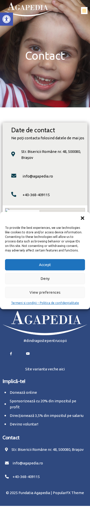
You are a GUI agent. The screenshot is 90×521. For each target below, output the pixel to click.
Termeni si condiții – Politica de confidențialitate (45, 303)
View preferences (45, 292)
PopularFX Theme (68, 493)
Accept (45, 265)
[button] (6, 19)
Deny (45, 278)
